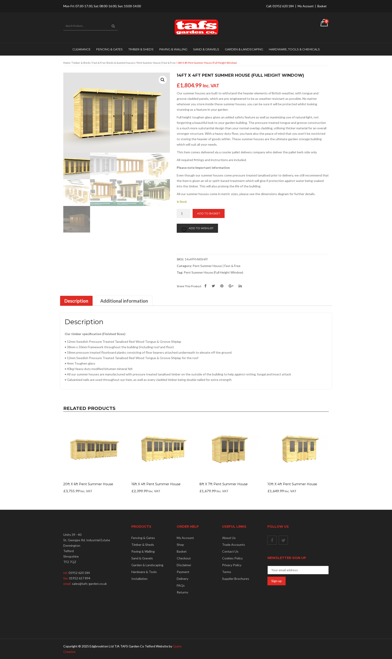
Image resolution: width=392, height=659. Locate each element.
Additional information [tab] (124, 301)
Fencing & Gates (109, 49)
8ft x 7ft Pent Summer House (223, 484)
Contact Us (230, 551)
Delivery (182, 579)
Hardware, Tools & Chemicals (294, 49)
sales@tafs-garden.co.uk (89, 584)
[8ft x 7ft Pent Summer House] (230, 449)
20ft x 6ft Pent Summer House (88, 484)
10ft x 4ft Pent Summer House (292, 484)
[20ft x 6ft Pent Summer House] (94, 449)
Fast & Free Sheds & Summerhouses (113, 62)
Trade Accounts (233, 544)
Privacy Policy (231, 565)
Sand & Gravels (206, 49)
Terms (226, 572)
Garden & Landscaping (244, 49)
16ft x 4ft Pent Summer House (156, 484)
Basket (321, 6)
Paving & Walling (173, 49)
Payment (183, 572)
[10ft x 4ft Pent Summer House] (298, 449)
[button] (163, 80)
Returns (182, 592)
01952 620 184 (283, 6)
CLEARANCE (81, 49)
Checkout (184, 558)
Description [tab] (76, 301)
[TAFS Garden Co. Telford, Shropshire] (196, 27)
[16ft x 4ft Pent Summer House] (162, 449)
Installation (139, 579)
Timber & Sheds (141, 49)
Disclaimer (184, 565)
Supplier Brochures (235, 579)
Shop (180, 544)
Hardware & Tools (144, 572)
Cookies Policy (232, 558)
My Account (306, 6)
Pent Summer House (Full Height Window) (213, 272)
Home (66, 62)
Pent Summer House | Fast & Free (156, 62)
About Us (229, 538)
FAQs (181, 585)
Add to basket (208, 213)
